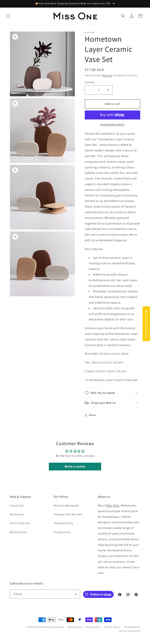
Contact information (129, 630)
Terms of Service (20, 523)
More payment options (113, 124)
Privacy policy (93, 627)
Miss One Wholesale (66, 505)
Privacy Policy (62, 532)
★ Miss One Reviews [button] (146, 323)
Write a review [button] (75, 466)
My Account (17, 514)
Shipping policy (132, 627)
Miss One (112, 505)
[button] (8, 16)
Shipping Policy (63, 523)
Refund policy (18, 532)
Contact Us (17, 505)
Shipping (107, 75)
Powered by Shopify (54, 627)
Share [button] (92, 415)
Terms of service (112, 627)
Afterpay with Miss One (68, 514)
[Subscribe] (75, 594)
